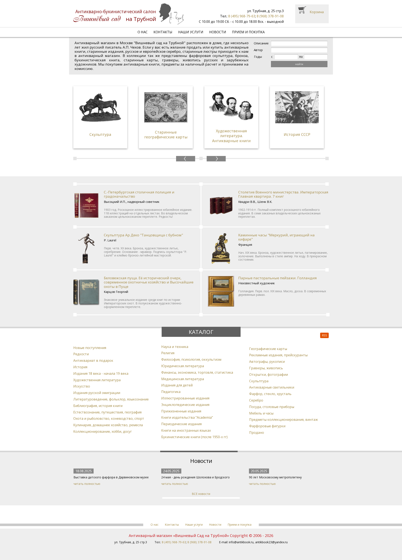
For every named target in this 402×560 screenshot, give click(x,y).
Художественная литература (97, 380)
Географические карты (268, 348)
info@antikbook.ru (241, 542)
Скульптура (258, 381)
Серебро (256, 400)
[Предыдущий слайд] (185, 158)
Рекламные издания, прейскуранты (278, 355)
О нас (143, 32)
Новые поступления (89, 347)
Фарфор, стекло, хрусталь (270, 393)
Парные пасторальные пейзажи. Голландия (277, 277)
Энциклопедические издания (185, 404)
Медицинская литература (182, 379)
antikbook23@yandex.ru (271, 542)
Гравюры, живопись (266, 368)
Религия (167, 353)
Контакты (162, 32)
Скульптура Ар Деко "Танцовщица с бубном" (143, 235)
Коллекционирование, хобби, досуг (102, 431)
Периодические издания (181, 424)
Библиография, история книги (97, 405)
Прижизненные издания (181, 411)
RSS (324, 335)
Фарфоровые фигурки (267, 426)
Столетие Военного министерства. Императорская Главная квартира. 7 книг (283, 194)
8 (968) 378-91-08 (270, 16)
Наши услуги (190, 32)
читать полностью (86, 484)
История (80, 367)
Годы (258, 57)
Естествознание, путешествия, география (107, 412)
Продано (256, 432)
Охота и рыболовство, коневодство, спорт (108, 418)
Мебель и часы (261, 413)
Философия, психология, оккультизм (191, 359)
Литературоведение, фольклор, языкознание (111, 399)
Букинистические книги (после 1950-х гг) (194, 437)
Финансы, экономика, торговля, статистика (197, 372)
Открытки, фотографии (268, 374)
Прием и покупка (248, 32)
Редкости (81, 354)
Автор (258, 50)
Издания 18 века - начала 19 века (100, 373)
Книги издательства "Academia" (187, 417)
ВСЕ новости (201, 494)
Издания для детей (177, 385)
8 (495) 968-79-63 (241, 16)
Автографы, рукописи (267, 361)
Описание (261, 43)
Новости (217, 32)
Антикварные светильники (271, 387)
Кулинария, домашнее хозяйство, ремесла (108, 425)
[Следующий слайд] (216, 158)
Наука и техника (174, 346)
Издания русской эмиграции (96, 392)
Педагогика (170, 391)
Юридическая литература (182, 366)
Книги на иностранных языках (186, 430)
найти (299, 64)
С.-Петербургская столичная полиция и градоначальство (139, 194)
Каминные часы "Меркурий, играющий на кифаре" (276, 237)
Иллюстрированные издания (185, 398)
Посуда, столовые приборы (271, 406)
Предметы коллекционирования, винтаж (283, 419)
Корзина (317, 12)
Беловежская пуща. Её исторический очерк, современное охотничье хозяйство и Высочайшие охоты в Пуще (148, 282)
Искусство (81, 386)
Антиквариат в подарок (93, 360)
